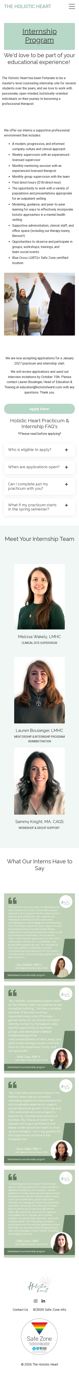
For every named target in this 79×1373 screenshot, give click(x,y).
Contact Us (20, 1310)
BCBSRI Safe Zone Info (49, 1310)
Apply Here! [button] (39, 409)
